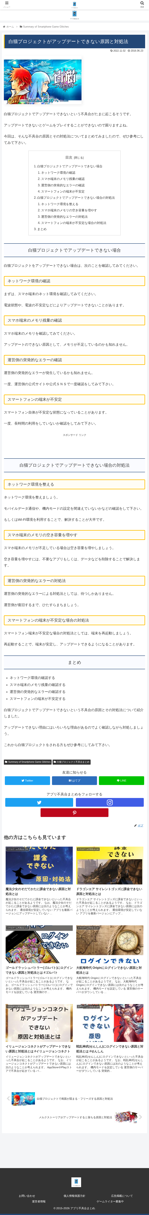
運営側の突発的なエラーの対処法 (64, 216)
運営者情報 (39, 1201)
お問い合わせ (27, 1195)
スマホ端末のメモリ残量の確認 (63, 178)
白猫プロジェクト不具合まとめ (73, 762)
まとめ (42, 229)
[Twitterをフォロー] (39, 802)
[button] (137, 666)
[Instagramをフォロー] (110, 802)
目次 (68, 157)
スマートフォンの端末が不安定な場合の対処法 (73, 223)
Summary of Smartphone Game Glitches (29, 762)
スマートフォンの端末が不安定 (63, 191)
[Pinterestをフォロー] (74, 812)
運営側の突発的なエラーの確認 (63, 185)
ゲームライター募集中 (110, 1201)
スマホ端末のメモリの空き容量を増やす (69, 210)
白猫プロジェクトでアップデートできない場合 (69, 166)
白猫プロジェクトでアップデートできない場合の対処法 (76, 197)
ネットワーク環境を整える (59, 204)
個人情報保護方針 (74, 1195)
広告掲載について (122, 1195)
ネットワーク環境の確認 (58, 172)
